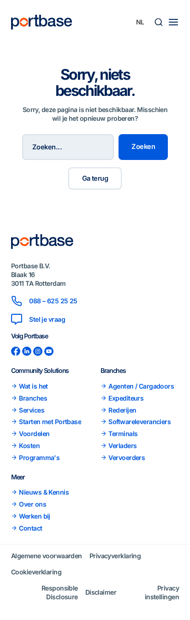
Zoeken (143, 146)
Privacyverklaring (115, 556)
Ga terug (95, 178)
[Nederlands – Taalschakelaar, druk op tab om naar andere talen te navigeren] (140, 22)
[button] (158, 22)
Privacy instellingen (162, 592)
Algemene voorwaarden (46, 556)
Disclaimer (100, 592)
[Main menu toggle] (173, 22)
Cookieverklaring (36, 572)
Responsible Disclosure (60, 592)
